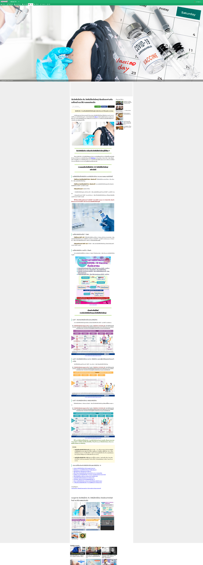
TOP (200, 563)
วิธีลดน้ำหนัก (10, 4)
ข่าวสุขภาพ (43, 4)
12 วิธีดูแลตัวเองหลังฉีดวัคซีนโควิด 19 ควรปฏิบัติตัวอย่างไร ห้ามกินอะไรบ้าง (87, 482)
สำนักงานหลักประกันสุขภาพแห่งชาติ (94, 488)
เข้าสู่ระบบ (198, 1)
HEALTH (13, 1)
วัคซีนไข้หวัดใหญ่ (75, 538)
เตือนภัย (37, 4)
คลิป (49, 4)
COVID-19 (83, 538)
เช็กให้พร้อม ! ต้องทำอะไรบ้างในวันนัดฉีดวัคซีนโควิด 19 (84, 479)
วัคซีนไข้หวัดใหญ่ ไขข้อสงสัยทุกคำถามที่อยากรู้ (82, 471)
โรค (31, 4)
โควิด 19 (96, 116)
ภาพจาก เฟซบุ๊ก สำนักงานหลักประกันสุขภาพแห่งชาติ (93, 355)
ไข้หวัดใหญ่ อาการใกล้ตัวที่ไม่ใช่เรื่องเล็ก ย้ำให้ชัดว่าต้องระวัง (84, 469)
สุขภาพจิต (25, 4)
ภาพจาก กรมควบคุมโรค (93, 304)
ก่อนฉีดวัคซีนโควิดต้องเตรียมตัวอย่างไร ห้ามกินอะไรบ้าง (83, 477)
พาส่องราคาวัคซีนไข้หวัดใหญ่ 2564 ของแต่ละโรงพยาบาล (84, 468)
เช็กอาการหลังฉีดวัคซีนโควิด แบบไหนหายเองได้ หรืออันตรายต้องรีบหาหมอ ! (87, 481)
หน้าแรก (3, 4)
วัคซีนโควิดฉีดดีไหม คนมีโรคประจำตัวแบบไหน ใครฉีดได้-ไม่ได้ (85, 476)
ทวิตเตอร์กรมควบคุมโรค (82, 488)
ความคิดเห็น (98, 106)
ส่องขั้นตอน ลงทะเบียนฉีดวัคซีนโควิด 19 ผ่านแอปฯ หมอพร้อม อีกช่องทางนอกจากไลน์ (89, 474)
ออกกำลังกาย (18, 4)
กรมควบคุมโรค (74, 488)
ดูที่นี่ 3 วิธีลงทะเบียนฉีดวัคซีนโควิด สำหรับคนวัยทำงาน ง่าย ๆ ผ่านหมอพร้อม (87, 473)
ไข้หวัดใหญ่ (93, 158)
